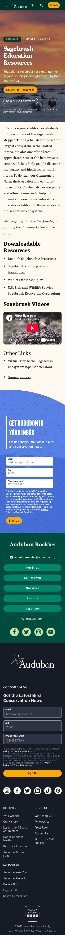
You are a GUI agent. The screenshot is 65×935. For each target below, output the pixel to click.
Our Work (32, 588)
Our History (10, 821)
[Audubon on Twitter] (27, 790)
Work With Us (43, 815)
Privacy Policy (19, 494)
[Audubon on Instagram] (7, 790)
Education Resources (20, 90)
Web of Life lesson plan (25, 279)
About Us (32, 598)
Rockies (13, 39)
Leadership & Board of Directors (15, 829)
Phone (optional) (16, 481)
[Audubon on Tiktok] (47, 790)
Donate (54, 5)
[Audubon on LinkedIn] (37, 790)
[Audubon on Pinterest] (58, 790)
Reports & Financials (16, 846)
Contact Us (41, 833)
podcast (19, 377)
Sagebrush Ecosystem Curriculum (34, 293)
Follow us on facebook (14, 632)
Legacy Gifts (11, 890)
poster (41, 266)
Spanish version (38, 366)
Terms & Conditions (25, 512)
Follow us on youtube (50, 632)
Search (41, 5)
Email (10, 459)
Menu (7, 5)
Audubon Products (15, 878)
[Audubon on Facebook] (17, 790)
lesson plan (16, 272)
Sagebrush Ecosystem (20, 101)
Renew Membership (15, 896)
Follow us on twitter (26, 632)
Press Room (32, 608)
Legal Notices (15, 930)
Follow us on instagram (38, 632)
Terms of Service (38, 494)
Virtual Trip (17, 360)
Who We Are (11, 815)
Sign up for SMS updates (44, 841)
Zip (9, 470)
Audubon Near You (15, 872)
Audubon (19, 5)
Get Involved (40, 39)
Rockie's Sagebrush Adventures (32, 258)
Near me (33, 5)
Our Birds (32, 567)
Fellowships (42, 821)
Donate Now (11, 884)
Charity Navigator (32, 912)
